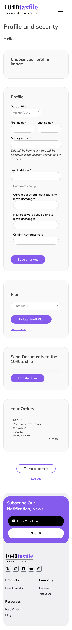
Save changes (28, 259)
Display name (21, 138)
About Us (45, 593)
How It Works (14, 588)
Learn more (18, 329)
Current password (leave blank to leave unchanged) (35, 197)
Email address (21, 170)
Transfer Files (27, 378)
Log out (36, 478)
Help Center (13, 609)
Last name (45, 122)
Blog (8, 615)
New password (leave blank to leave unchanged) (33, 216)
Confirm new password (28, 234)
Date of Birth (19, 106)
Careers (44, 588)
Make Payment (38, 468)
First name (18, 122)
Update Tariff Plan (31, 319)
